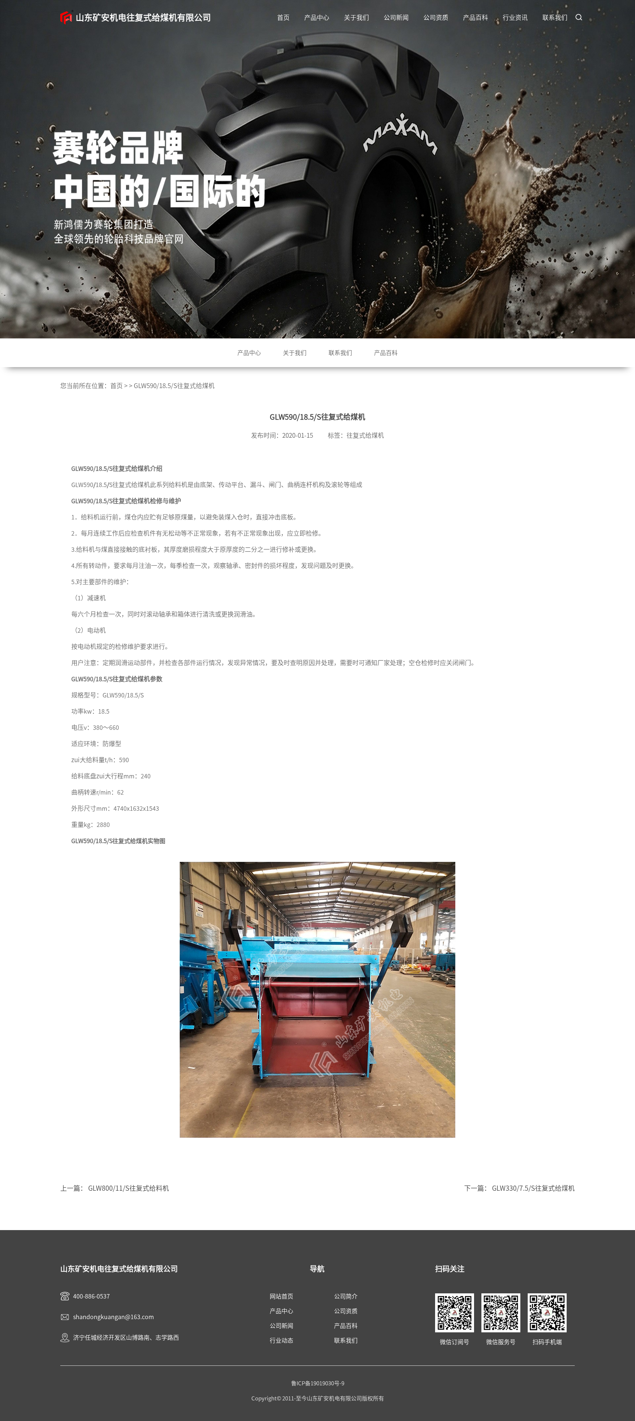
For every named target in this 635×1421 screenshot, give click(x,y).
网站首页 (281, 1296)
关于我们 (356, 17)
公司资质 (435, 17)
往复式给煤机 (365, 435)
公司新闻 (396, 17)
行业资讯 (515, 17)
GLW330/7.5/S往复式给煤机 (533, 1188)
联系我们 (554, 17)
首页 (283, 17)
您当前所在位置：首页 (91, 386)
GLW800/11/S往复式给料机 (128, 1188)
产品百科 (475, 17)
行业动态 (281, 1340)
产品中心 (316, 17)
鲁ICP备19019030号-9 (317, 1383)
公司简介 (346, 1296)
